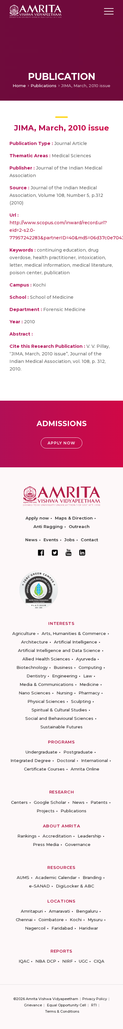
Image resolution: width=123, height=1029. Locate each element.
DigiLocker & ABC (75, 885)
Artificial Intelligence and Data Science (59, 650)
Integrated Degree (30, 760)
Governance (78, 844)
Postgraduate (78, 751)
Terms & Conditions (62, 1011)
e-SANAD (39, 885)
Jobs (69, 539)
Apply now (37, 517)
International (94, 760)
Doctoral (66, 760)
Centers (19, 802)
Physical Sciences (46, 701)
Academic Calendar (56, 877)
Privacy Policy (94, 999)
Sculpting (81, 701)
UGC (83, 961)
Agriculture (24, 633)
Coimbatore (51, 919)
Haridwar (88, 928)
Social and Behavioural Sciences (59, 718)
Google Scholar (50, 802)
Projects (46, 810)
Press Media (46, 844)
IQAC (24, 961)
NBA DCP (45, 961)
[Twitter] (55, 552)
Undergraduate (41, 751)
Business (63, 667)
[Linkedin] (82, 552)
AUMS (23, 877)
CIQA (99, 961)
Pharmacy (89, 692)
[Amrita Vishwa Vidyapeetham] (35, 11)
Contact (89, 539)
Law (87, 675)
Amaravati (59, 911)
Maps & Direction (74, 517)
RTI (94, 1005)
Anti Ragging (48, 526)
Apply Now (61, 443)
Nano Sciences (34, 692)
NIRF (67, 961)
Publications (43, 85)
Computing (90, 667)
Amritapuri (32, 911)
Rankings (27, 835)
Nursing (64, 692)
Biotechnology (32, 667)
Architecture (34, 641)
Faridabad (62, 928)
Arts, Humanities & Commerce (74, 633)
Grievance (33, 1005)
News (31, 539)
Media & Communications (46, 684)
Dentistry (36, 675)
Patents (99, 802)
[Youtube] (69, 552)
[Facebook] (41, 552)
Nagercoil (35, 928)
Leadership (89, 835)
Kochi (76, 919)
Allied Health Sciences (46, 658)
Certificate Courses (44, 768)
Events (51, 539)
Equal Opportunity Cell (66, 1005)
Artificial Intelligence (75, 641)
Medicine (89, 684)
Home (19, 85)
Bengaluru (87, 911)
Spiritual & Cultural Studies (59, 709)
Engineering (64, 675)
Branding (92, 877)
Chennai (24, 919)
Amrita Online (85, 768)
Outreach (79, 526)
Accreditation (57, 835)
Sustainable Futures (61, 726)
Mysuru (95, 919)
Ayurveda (86, 658)
